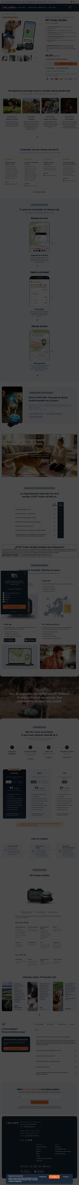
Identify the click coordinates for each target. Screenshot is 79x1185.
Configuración (42, 1176)
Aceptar (54, 1176)
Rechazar (66, 1176)
